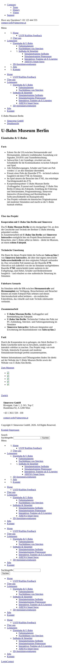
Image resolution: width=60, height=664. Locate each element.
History (16, 10)
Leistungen (12, 82)
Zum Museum (7, 367)
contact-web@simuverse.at (13, 22)
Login (4, 661)
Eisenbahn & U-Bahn (23, 85)
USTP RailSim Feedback (24, 77)
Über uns (11, 79)
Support (10, 15)
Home (10, 74)
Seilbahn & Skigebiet (22, 92)
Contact (10, 661)
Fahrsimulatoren (26, 87)
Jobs (9, 108)
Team (15, 7)
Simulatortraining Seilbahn (31, 95)
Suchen (5, 573)
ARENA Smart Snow (29, 103)
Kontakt (10, 111)
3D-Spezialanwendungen (24, 105)
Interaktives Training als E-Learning (35, 100)
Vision (16, 12)
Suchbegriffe (7, 437)
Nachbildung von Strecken (31, 90)
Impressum (14, 430)
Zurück (4, 395)
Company (11, 4)
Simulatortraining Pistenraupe (32, 98)
